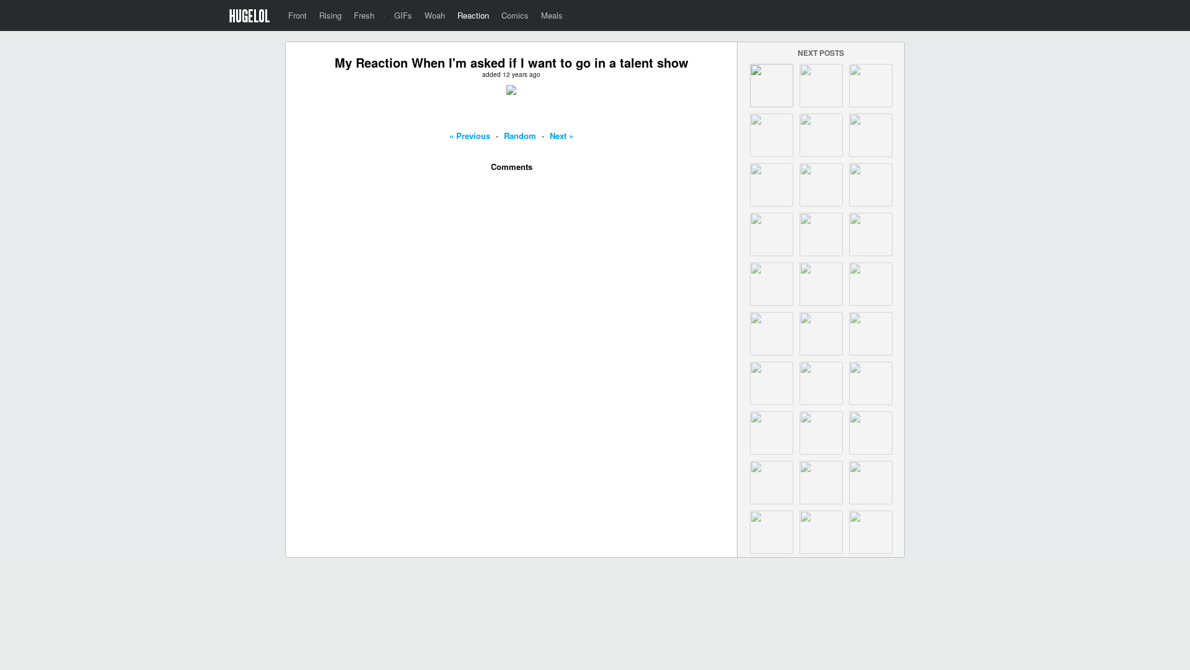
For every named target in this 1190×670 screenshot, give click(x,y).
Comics (515, 15)
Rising (330, 15)
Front (297, 15)
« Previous (469, 135)
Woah (435, 15)
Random (520, 135)
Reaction (473, 15)
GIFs (403, 15)
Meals (552, 15)
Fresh (364, 15)
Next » (561, 135)
